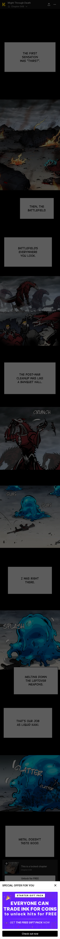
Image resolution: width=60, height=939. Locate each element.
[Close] (55, 885)
